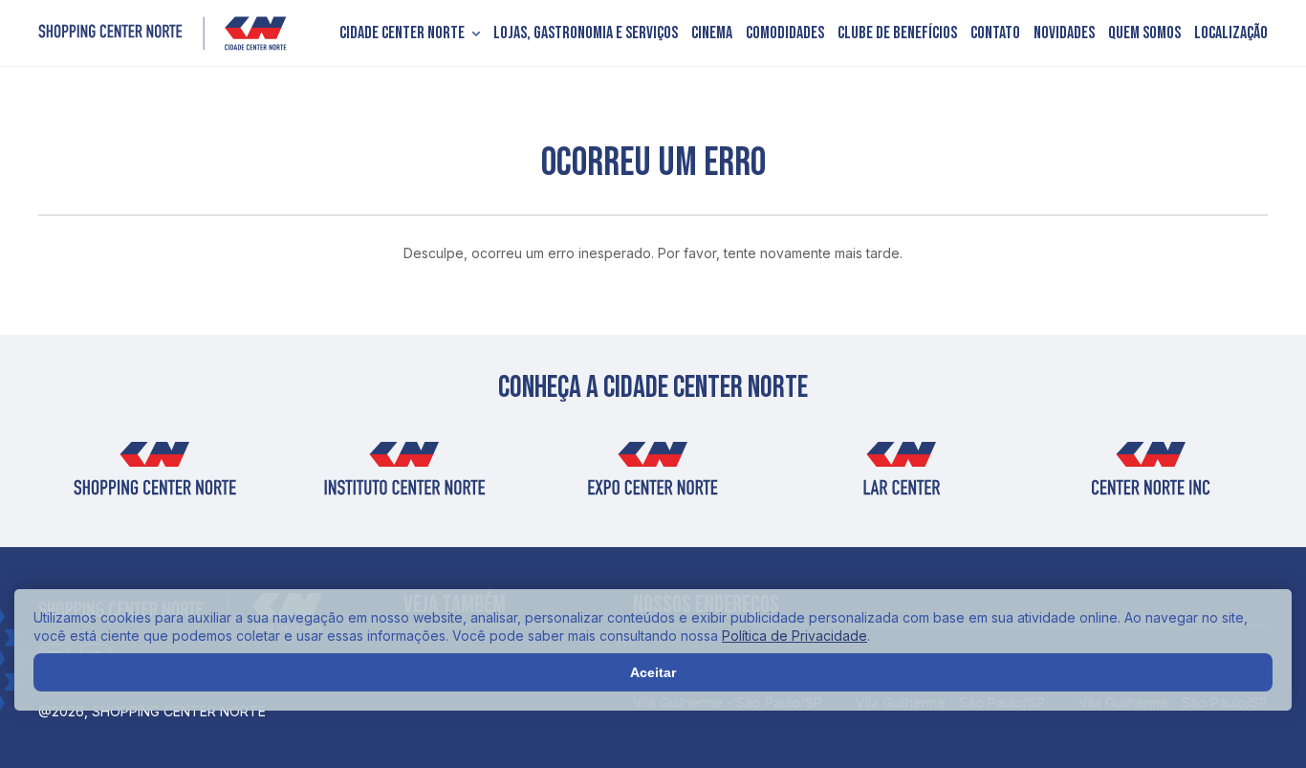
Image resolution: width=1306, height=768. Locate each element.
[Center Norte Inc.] (1151, 475)
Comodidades (785, 33)
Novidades (1064, 33)
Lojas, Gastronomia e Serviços (585, 33)
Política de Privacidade (794, 635)
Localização (1231, 33)
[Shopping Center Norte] (162, 33)
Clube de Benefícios (897, 33)
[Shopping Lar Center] (901, 475)
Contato (995, 33)
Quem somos (1144, 33)
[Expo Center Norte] (653, 475)
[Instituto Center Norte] (403, 475)
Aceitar (653, 672)
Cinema (711, 33)
